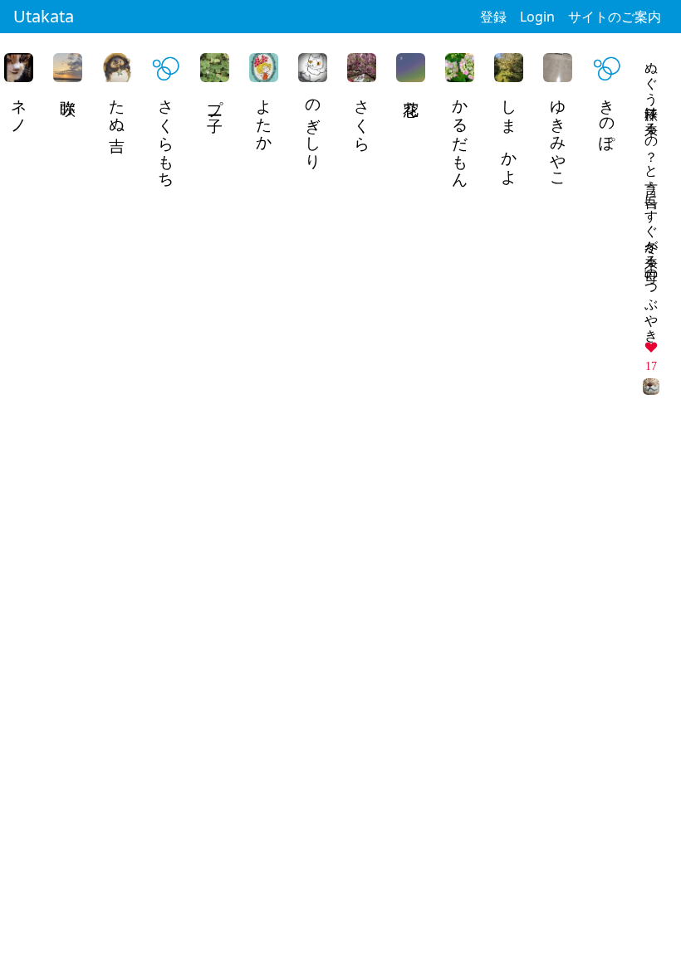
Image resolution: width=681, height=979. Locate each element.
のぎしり (313, 125)
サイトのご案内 (614, 16)
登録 (493, 16)
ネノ (19, 107)
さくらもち (166, 134)
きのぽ (607, 116)
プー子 (215, 98)
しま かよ (509, 133)
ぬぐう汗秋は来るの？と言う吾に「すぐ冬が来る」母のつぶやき (651, 194)
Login (537, 16)
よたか (264, 116)
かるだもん (460, 134)
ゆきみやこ (558, 134)
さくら (362, 116)
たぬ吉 (117, 107)
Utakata (43, 16)
